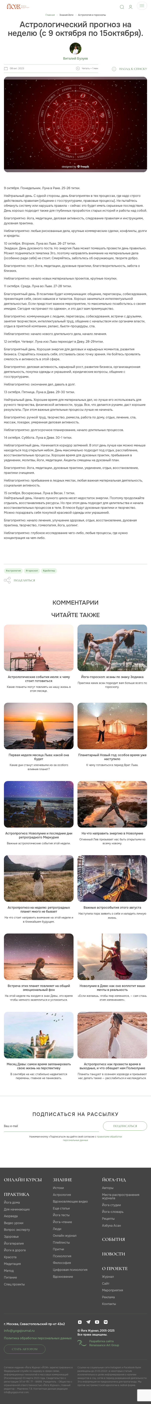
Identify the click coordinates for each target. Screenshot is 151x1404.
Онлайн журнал (64, 1236)
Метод (9, 1271)
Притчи (58, 1249)
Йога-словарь (112, 1212)
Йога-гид (114, 1180)
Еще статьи (61, 1208)
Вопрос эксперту (17, 1230)
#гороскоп (32, 570)
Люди (57, 1229)
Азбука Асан (111, 1225)
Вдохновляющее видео (70, 1201)
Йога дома (12, 1202)
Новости (113, 1254)
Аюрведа (11, 1216)
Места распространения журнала (120, 1196)
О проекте (115, 1268)
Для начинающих (17, 1209)
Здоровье (11, 1237)
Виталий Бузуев (75, 59)
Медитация (12, 1264)
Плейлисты (61, 1242)
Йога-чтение (62, 1222)
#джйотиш (49, 570)
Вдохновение (63, 1277)
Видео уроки (13, 1223)
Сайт (105, 1283)
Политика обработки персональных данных (38, 1338)
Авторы (107, 1188)
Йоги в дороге (15, 1250)
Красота (10, 1257)
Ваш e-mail (11, 1126)
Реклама (108, 1297)
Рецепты (108, 1219)
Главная (50, 15)
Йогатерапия (14, 1243)
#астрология (13, 570)
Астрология (62, 1195)
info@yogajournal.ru (19, 1331)
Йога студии (111, 1205)
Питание (10, 1277)
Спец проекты (14, 1284)
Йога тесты (61, 1215)
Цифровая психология (70, 1270)
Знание (62, 1180)
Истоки (58, 1188)
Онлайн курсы (23, 1180)
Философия (62, 1263)
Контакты (109, 1304)
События (113, 1239)
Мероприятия (112, 1290)
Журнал (108, 1277)
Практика (16, 1194)
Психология (62, 1256)
